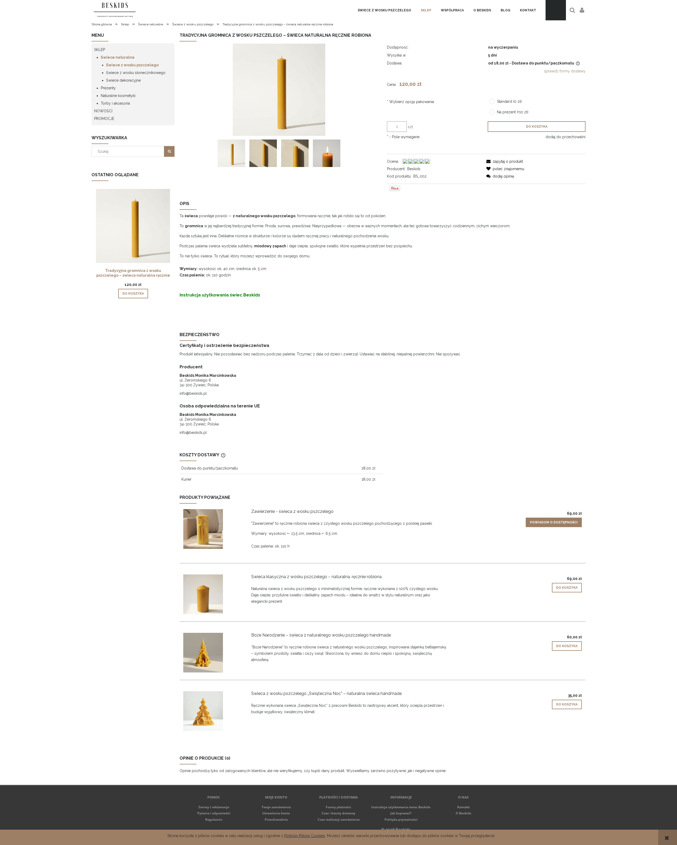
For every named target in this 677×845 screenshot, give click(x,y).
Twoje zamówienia (276, 807)
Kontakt (463, 807)
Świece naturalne (118, 57)
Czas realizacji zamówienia (339, 819)
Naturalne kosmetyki (118, 96)
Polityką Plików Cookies (304, 836)
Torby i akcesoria (115, 103)
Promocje (104, 119)
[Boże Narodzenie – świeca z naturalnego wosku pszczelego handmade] (213, 652)
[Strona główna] (115, 10)
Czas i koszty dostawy (338, 813)
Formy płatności (338, 807)
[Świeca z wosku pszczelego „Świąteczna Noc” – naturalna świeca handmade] (213, 711)
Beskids (413, 169)
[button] (504, 161)
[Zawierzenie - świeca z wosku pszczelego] (213, 529)
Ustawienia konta (276, 813)
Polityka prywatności (401, 819)
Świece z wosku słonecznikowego (136, 73)
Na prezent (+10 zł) (512, 112)
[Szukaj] (169, 151)
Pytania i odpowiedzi (213, 813)
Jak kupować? (400, 813)
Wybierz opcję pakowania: (411, 102)
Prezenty (108, 88)
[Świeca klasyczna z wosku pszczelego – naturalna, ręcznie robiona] (213, 594)
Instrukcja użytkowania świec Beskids (220, 295)
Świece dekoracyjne (123, 80)
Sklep (99, 50)
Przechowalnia (276, 819)
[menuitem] (384, 10)
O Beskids (463, 813)
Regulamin (213, 819)
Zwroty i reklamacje (213, 807)
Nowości (103, 111)
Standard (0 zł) (509, 101)
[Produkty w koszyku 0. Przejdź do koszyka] (556, 10)
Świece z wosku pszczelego (132, 65)
